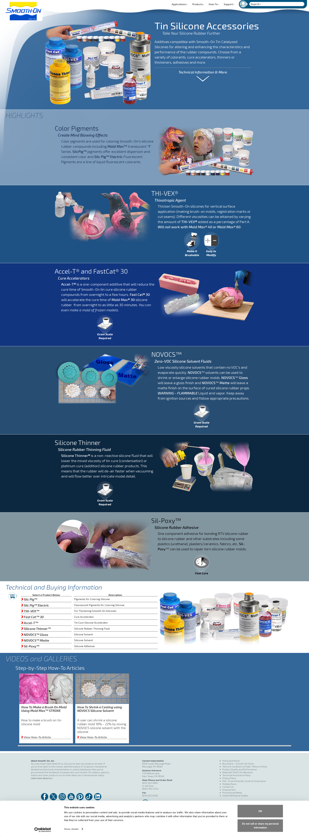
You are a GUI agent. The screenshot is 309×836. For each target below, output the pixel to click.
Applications (179, 4)
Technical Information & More (202, 72)
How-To (214, 4)
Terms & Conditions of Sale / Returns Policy (244, 766)
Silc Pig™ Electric (35, 605)
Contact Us (228, 786)
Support (229, 4)
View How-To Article (36, 737)
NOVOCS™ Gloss (34, 634)
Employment (229, 789)
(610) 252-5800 (150, 783)
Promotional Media (232, 792)
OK (260, 811)
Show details (71, 829)
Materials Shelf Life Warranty (237, 772)
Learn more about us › (42, 778)
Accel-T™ (29, 623)
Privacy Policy (229, 778)
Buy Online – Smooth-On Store (238, 763)
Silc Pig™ (29, 599)
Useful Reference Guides (235, 795)
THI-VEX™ (30, 611)
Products (198, 4)
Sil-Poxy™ (30, 646)
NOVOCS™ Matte (35, 640)
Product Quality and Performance (239, 769)
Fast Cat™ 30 (32, 617)
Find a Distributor (231, 760)
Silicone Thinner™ (36, 629)
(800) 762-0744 (150, 788)
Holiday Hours (229, 784)
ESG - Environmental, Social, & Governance (244, 781)
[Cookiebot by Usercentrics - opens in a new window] (43, 829)
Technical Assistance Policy (236, 775)
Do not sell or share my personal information (260, 825)
